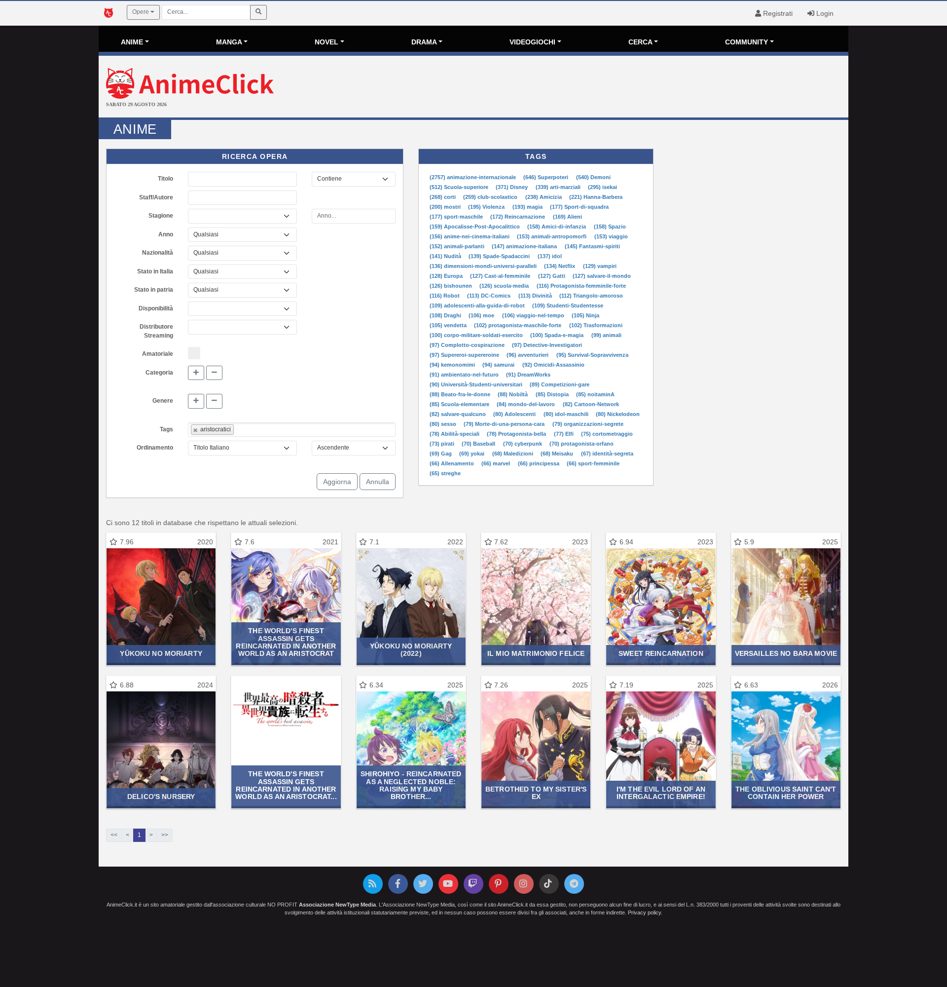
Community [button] (746, 42)
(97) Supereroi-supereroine (465, 355)
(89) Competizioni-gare (559, 384)
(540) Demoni (593, 177)
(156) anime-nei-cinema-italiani (470, 236)
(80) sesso (444, 424)
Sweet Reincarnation (661, 653)
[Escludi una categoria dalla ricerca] (214, 373)
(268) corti (443, 197)
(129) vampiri (600, 266)
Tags (166, 429)
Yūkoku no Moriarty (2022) (411, 649)
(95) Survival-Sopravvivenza (592, 355)
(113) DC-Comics (489, 296)
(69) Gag (441, 453)
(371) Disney (512, 187)
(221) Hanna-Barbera (595, 197)
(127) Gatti (552, 276)
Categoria (159, 372)
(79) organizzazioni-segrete (587, 424)
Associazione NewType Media (337, 905)
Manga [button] (229, 42)
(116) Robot (445, 296)
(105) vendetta (449, 325)
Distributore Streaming (156, 331)
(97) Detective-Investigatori (547, 345)
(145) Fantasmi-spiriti (592, 246)
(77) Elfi (564, 434)
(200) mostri (446, 207)
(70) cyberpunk (523, 444)
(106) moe (482, 315)
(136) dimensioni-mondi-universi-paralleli (484, 266)
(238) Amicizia (544, 197)
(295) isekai (602, 187)
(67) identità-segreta (607, 453)
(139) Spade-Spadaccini (500, 256)
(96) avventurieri (528, 355)
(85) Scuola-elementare (460, 404)
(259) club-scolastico (491, 197)
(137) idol (550, 256)
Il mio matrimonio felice (535, 653)
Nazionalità (157, 252)
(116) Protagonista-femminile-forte (581, 286)
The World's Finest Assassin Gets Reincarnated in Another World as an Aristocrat (286, 642)
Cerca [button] (640, 42)
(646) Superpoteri (546, 177)
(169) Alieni (567, 217)
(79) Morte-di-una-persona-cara (505, 424)
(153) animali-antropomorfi (552, 236)
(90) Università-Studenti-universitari (477, 384)
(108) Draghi (446, 315)
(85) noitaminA (595, 394)
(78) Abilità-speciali (455, 434)
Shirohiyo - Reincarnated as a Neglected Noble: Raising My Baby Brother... (411, 785)
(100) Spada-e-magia (557, 335)
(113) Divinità (535, 296)
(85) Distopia (553, 394)
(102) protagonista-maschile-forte (518, 325)
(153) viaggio (611, 236)
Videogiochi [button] (532, 42)
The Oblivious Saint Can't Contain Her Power (785, 792)
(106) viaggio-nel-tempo (534, 315)
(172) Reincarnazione (518, 217)
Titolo (165, 178)
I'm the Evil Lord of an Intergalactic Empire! (661, 792)
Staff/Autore (156, 197)
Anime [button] (132, 42)
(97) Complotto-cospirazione (468, 345)
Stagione (160, 215)
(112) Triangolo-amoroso (591, 296)
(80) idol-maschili (567, 414)
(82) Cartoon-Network (591, 404)
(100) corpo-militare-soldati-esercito (477, 335)
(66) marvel (496, 463)
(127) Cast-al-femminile (501, 276)
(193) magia (528, 207)
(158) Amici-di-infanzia (557, 226)
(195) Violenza (487, 207)
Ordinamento (155, 447)
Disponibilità (156, 308)
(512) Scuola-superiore (460, 187)
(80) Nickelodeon (618, 414)
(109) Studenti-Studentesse (567, 305)
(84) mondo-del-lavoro (526, 404)
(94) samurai (499, 365)
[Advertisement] (598, 88)
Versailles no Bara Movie (786, 653)
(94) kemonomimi (453, 365)
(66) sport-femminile (593, 463)
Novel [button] (326, 42)
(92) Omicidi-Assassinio (553, 365)
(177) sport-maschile (457, 217)
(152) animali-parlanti (458, 246)
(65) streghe (445, 473)
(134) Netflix (560, 266)
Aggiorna (337, 482)
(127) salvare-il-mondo (602, 276)
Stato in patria (153, 289)
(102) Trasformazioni (595, 325)
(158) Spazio (610, 226)
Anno (165, 234)
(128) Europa (447, 276)
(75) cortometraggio (607, 434)
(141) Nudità (446, 256)
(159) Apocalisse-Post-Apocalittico (475, 226)
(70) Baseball (479, 444)
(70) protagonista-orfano (581, 444)
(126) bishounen (452, 286)
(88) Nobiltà (513, 394)
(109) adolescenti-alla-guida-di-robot (478, 305)
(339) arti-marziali (559, 187)
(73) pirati (443, 444)
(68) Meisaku (558, 453)
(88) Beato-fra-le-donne (461, 394)
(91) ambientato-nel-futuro (465, 375)
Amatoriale (157, 353)
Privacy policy (644, 912)
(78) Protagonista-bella (517, 434)
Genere (162, 400)
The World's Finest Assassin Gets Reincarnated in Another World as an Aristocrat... (285, 785)
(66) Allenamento (452, 463)
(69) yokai (472, 453)
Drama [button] (424, 42)
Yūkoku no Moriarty (161, 653)
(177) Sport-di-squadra (579, 207)
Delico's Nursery (161, 796)
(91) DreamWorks (528, 375)
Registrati (777, 13)
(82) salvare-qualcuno (458, 414)
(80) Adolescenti (515, 414)
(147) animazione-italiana (525, 246)
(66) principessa (539, 463)
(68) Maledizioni (513, 453)
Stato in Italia (155, 271)
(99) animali (606, 335)
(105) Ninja (585, 315)
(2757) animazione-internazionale (473, 177)
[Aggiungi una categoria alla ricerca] (196, 373)
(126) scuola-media (504, 286)
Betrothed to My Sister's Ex (535, 792)
